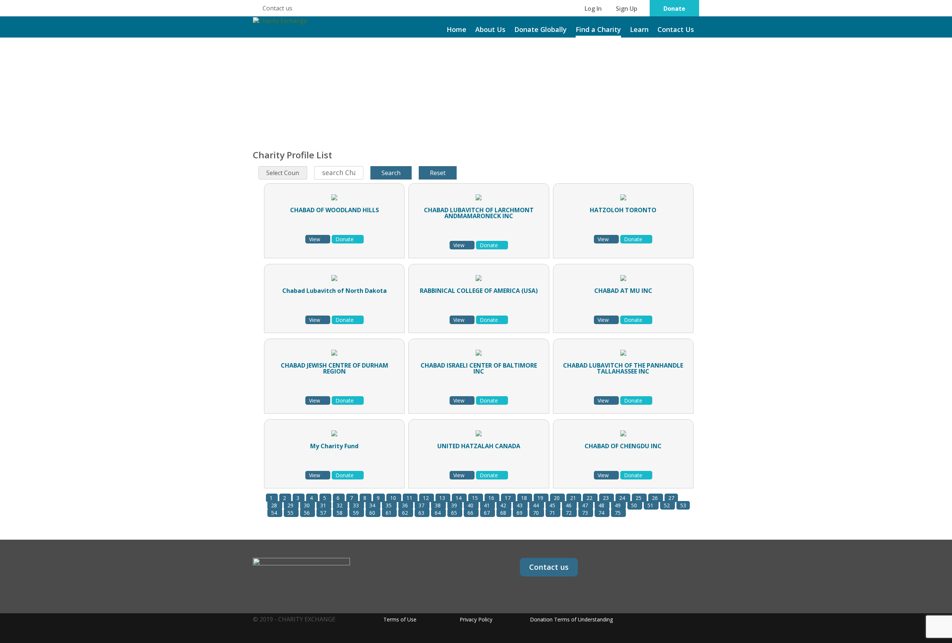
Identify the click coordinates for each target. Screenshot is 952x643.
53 (683, 505)
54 (275, 512)
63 (422, 512)
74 (602, 512)
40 (471, 505)
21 (574, 497)
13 (443, 497)
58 (340, 512)
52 (667, 505)
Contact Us (675, 29)
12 (426, 497)
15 (475, 497)
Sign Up (626, 8)
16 (492, 497)
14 (459, 497)
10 (394, 497)
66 (471, 512)
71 (553, 512)
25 (639, 497)
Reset (438, 173)
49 (618, 505)
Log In (593, 8)
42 (504, 505)
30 (307, 505)
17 (508, 497)
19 (541, 497)
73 (585, 512)
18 (524, 497)
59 (356, 512)
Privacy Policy (476, 619)
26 (655, 497)
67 (487, 512)
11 (410, 497)
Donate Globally (540, 29)
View (315, 239)
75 (618, 512)
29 (291, 505)
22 (590, 497)
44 (536, 505)
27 (671, 497)
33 (356, 505)
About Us (490, 29)
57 (324, 512)
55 (291, 512)
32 (340, 505)
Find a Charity (598, 29)
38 (438, 505)
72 (569, 512)
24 (623, 497)
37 (422, 505)
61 (389, 512)
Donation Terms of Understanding (571, 619)
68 (504, 512)
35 (389, 505)
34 (373, 505)
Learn (639, 29)
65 (455, 512)
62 (405, 512)
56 (307, 512)
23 (606, 497)
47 (585, 505)
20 (557, 497)
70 (536, 512)
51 (651, 505)
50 (635, 505)
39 (455, 505)
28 (275, 505)
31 (324, 505)
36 (405, 505)
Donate (674, 8)
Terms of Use (399, 619)
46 (569, 505)
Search (391, 173)
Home (456, 29)
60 (373, 512)
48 (602, 505)
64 (438, 512)
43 (520, 505)
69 (520, 512)
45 (553, 505)
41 (487, 505)
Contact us (277, 8)
